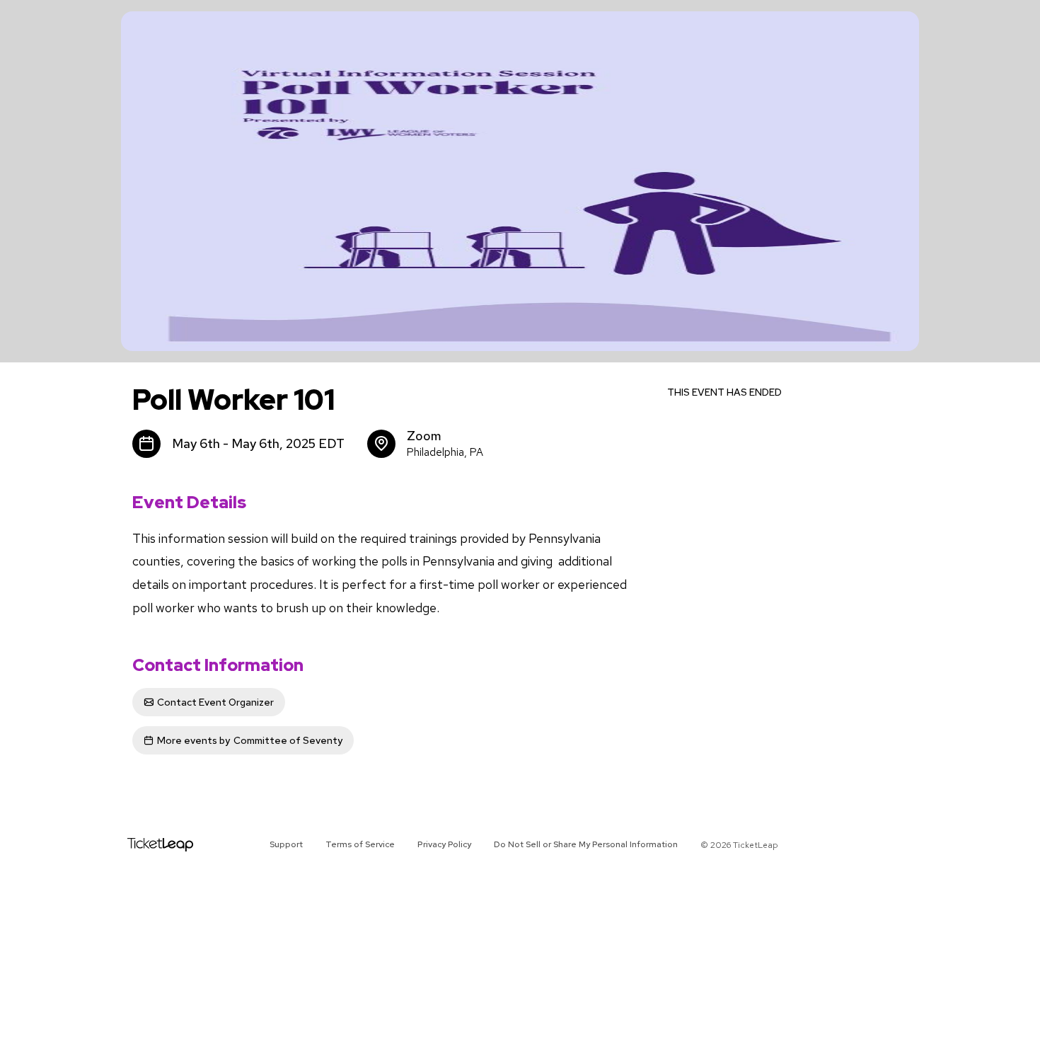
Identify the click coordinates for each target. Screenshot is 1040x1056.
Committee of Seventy (249, 740)
